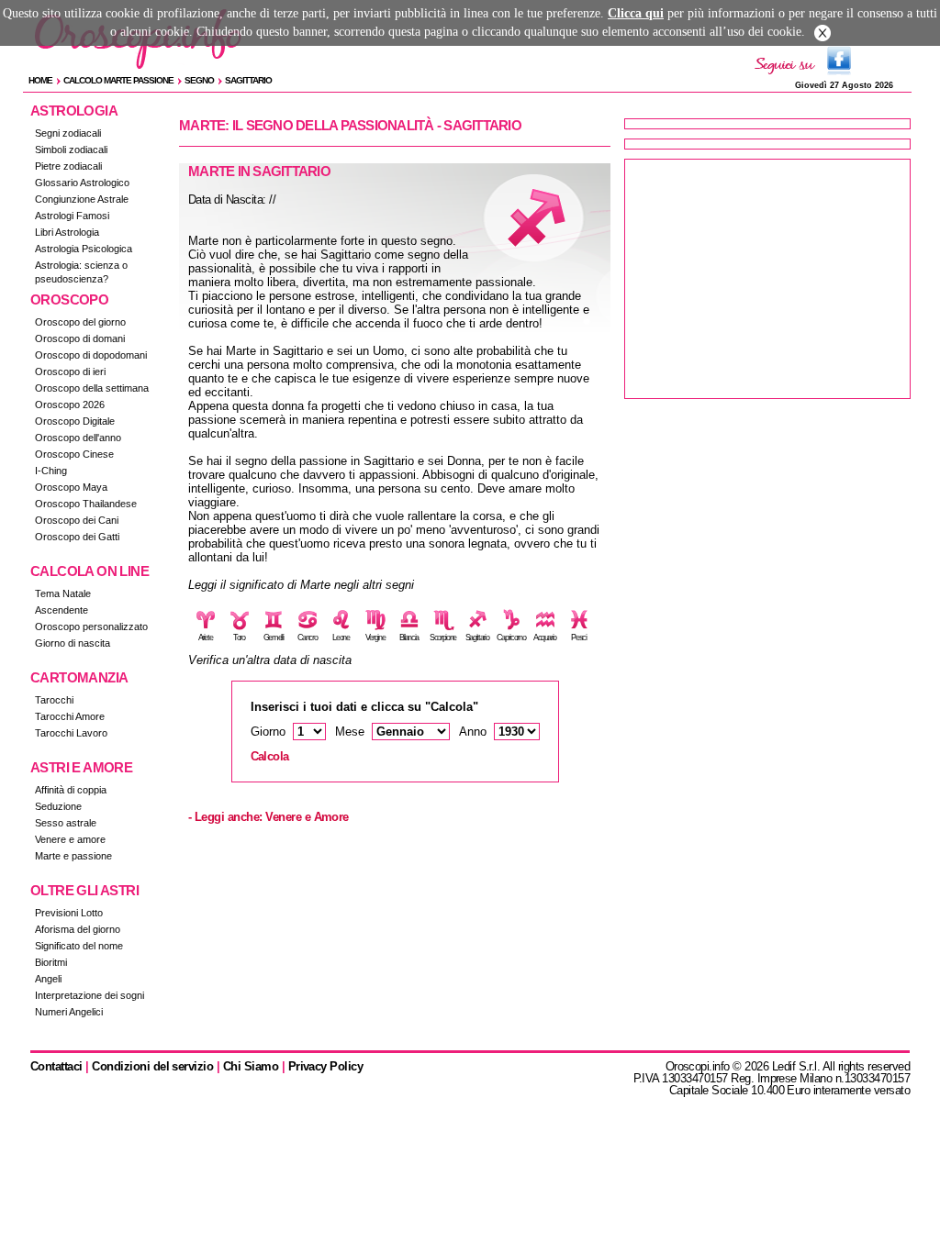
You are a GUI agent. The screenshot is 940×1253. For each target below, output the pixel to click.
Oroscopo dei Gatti (77, 536)
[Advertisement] (767, 279)
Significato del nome (79, 945)
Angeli (48, 978)
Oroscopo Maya (71, 487)
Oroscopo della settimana (92, 388)
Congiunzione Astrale (82, 199)
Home (40, 80)
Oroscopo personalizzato (91, 626)
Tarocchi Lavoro (71, 732)
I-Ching (51, 470)
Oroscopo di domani (80, 338)
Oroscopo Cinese (74, 454)
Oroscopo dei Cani (76, 520)
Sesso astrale (65, 822)
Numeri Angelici (69, 1011)
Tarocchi (54, 699)
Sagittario (248, 80)
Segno (199, 80)
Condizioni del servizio (152, 1066)
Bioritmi (51, 962)
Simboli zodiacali (71, 149)
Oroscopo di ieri (70, 371)
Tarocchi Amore (70, 716)
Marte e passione (73, 855)
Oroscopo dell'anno (78, 437)
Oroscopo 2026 (70, 404)
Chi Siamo (250, 1066)
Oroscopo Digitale (75, 421)
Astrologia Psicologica (83, 248)
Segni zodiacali (68, 133)
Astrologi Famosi (72, 215)
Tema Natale (63, 593)
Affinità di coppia (70, 789)
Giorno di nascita (72, 643)
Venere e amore (70, 839)
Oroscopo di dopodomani (91, 354)
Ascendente (61, 609)
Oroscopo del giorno (80, 321)
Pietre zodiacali (68, 166)
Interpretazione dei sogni (89, 995)
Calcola (270, 756)
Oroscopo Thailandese (86, 503)
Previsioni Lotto (69, 912)
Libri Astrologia (67, 232)
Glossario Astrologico (82, 182)
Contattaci (56, 1066)
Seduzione (58, 806)
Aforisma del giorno (77, 929)
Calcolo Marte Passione (118, 80)
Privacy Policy (326, 1066)
